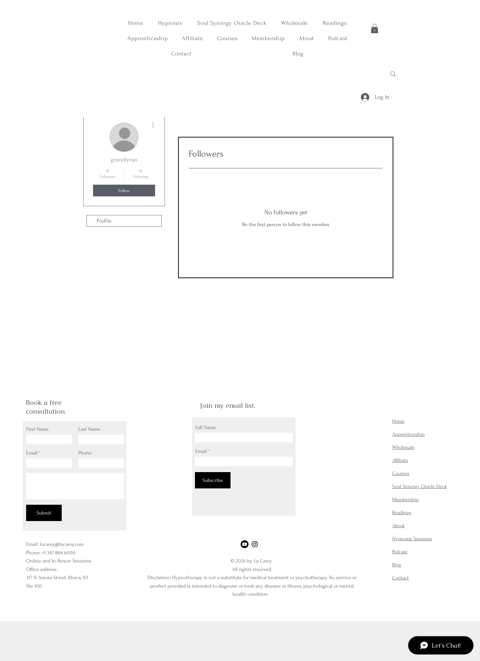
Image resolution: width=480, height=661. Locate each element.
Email (32, 452)
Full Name (205, 427)
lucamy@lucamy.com (62, 544)
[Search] (393, 74)
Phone (85, 452)
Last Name (89, 429)
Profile (104, 221)
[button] (374, 28)
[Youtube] (244, 544)
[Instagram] (255, 544)
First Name (37, 429)
